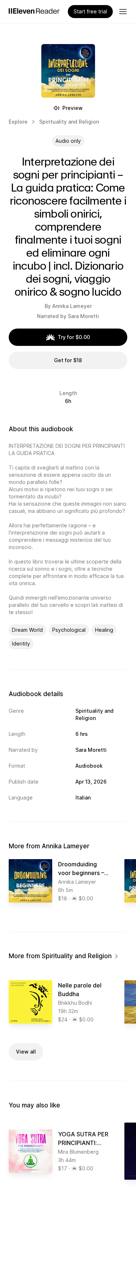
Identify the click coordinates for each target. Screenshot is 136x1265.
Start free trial (90, 11)
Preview (72, 108)
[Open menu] (123, 11)
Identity (21, 643)
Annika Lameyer (72, 306)
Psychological (69, 630)
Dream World (27, 630)
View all (26, 1052)
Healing (104, 630)
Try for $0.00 (74, 337)
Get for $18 (68, 360)
